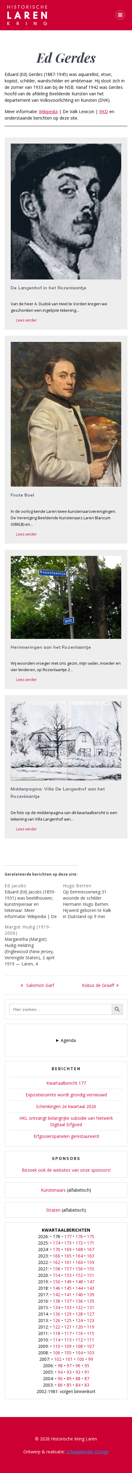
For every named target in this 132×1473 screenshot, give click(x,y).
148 (79, 1282)
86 (60, 1385)
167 (90, 1249)
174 (56, 1243)
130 (56, 1314)
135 (90, 1301)
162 (56, 1262)
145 (68, 1288)
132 (79, 1307)
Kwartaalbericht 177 (66, 1083)
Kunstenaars (53, 1190)
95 (86, 1365)
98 (60, 1365)
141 (68, 1294)
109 (68, 1346)
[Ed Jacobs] (34, 901)
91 (86, 1372)
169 (68, 1249)
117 (68, 1333)
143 (90, 1288)
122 (56, 1327)
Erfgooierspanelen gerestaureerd (66, 1136)
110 (56, 1346)
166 (56, 1256)
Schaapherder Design (87, 1452)
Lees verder (26, 320)
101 (69, 1359)
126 (56, 1320)
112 (79, 1340)
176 (79, 1236)
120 (79, 1327)
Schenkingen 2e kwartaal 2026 (66, 1106)
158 (56, 1269)
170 (56, 1249)
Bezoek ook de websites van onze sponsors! (66, 1170)
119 (90, 1327)
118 (56, 1333)
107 (90, 1346)
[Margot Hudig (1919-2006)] (34, 945)
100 (80, 1359)
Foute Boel (22, 495)
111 (90, 1340)
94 (60, 1372)
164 (79, 1256)
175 (90, 1236)
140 (79, 1294)
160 (79, 1262)
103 (90, 1353)
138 (56, 1301)
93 (69, 1372)
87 (86, 1378)
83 (86, 1385)
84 (78, 1385)
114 (56, 1340)
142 (56, 1294)
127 (90, 1314)
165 (68, 1256)
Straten (53, 1210)
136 (79, 1301)
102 (57, 1359)
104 (79, 1353)
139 (90, 1294)
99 (90, 1359)
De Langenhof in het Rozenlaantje (49, 288)
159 (90, 1262)
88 (78, 1378)
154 (56, 1275)
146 (56, 1288)
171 (90, 1243)
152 (79, 1275)
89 (69, 1378)
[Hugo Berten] (92, 901)
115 (90, 1333)
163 (90, 1256)
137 (68, 1301)
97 (69, 1365)
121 (68, 1327)
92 (78, 1372)
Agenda (68, 1040)
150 (56, 1282)
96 (78, 1365)
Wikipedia (48, 111)
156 (79, 1269)
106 (56, 1353)
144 (79, 1288)
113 (68, 1340)
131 (90, 1307)
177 (68, 1236)
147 (90, 1282)
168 (79, 1249)
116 (79, 1333)
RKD (103, 111)
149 (68, 1282)
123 (90, 1320)
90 (60, 1378)
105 (68, 1353)
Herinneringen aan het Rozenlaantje (51, 647)
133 (68, 1307)
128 (79, 1314)
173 (68, 1243)
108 (79, 1346)
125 (68, 1320)
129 (68, 1314)
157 (68, 1269)
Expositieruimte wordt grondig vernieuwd (66, 1095)
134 (56, 1307)
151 (90, 1275)
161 (68, 1262)
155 (90, 1269)
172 (79, 1243)
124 (79, 1320)
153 (68, 1275)
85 (69, 1385)
